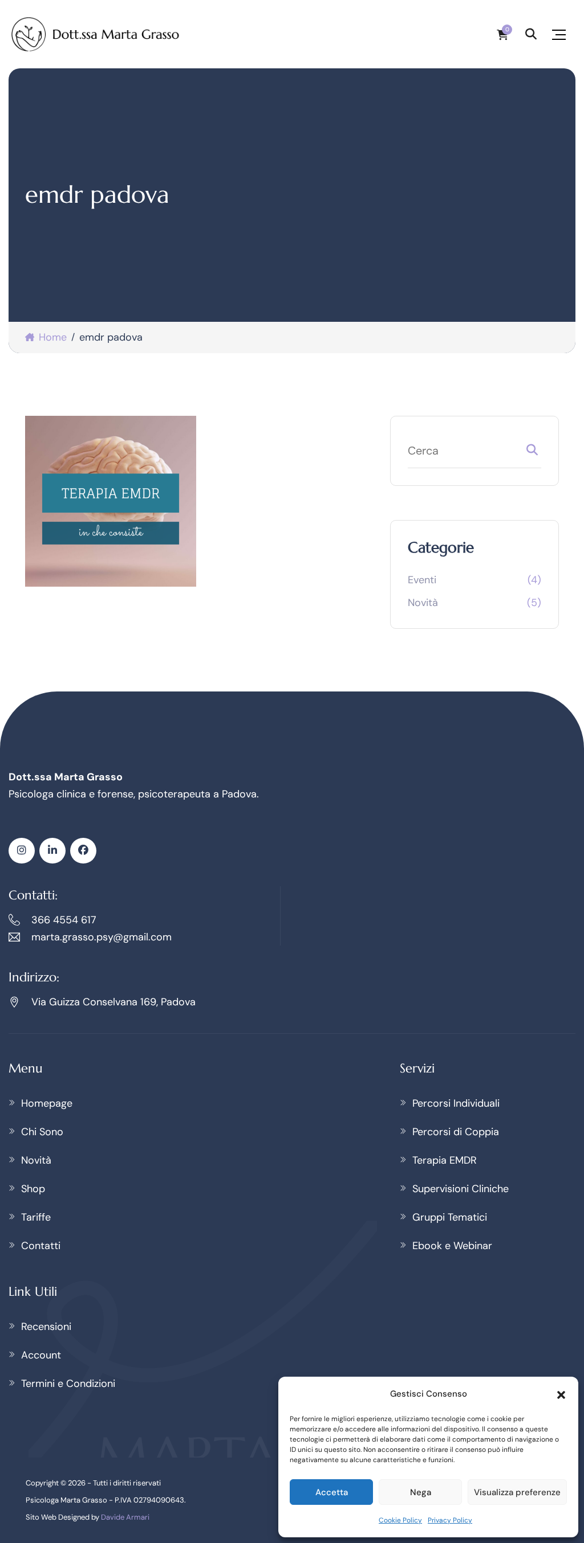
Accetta (331, 1492)
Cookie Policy (400, 1520)
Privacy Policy (450, 1520)
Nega (420, 1492)
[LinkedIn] (52, 850)
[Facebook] (83, 850)
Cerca (532, 452)
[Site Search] (531, 34)
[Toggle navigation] (559, 34)
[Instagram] (22, 850)
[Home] (95, 34)
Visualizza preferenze (517, 1492)
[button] (561, 1393)
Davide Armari (125, 1517)
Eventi (422, 580)
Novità (423, 602)
